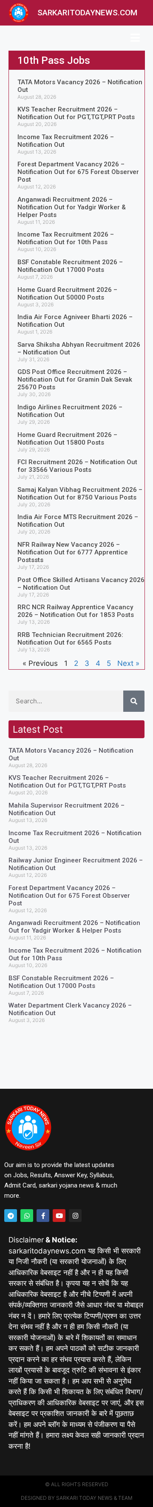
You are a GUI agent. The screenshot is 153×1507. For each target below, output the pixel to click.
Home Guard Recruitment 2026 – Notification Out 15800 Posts (67, 438)
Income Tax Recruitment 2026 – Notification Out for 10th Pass (65, 238)
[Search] (133, 701)
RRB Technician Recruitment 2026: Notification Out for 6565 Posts (70, 638)
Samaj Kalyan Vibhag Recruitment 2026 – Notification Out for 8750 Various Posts (79, 493)
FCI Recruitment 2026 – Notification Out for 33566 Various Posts (77, 466)
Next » (128, 663)
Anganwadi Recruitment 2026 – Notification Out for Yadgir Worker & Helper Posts (71, 207)
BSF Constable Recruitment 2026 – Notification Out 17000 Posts (70, 266)
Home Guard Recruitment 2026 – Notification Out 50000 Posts (67, 293)
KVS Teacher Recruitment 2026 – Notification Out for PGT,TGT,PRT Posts (76, 113)
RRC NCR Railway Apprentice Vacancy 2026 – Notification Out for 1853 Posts (75, 611)
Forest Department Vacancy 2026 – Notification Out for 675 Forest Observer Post (78, 171)
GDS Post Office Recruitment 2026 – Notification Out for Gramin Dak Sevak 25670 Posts (74, 379)
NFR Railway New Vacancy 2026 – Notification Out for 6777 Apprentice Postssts (72, 552)
